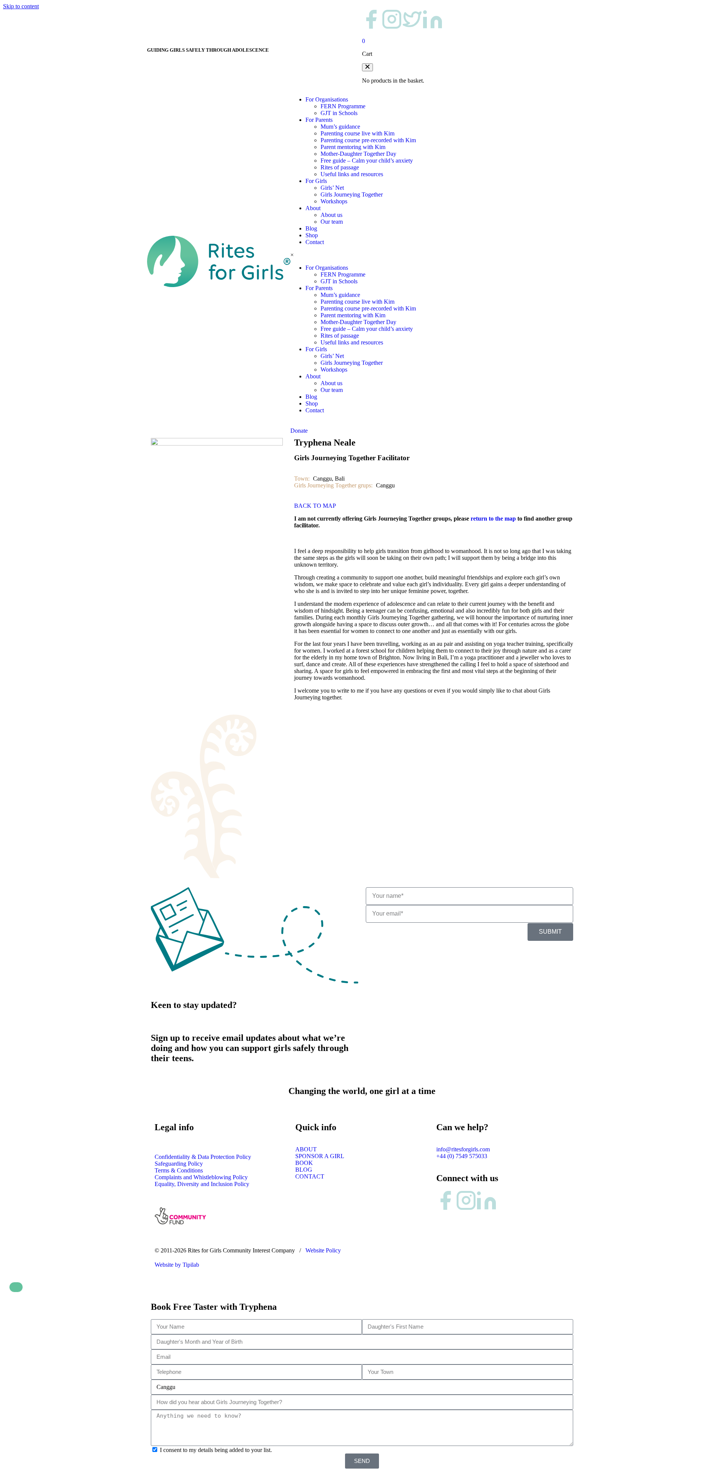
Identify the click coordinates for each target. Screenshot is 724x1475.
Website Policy (323, 1250)
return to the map (493, 518)
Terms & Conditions (179, 1170)
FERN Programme (343, 106)
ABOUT (306, 1149)
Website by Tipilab (177, 1264)
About (313, 208)
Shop (311, 235)
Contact (314, 242)
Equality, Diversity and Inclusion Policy (202, 1184)
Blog (311, 228)
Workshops (334, 201)
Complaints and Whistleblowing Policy (201, 1177)
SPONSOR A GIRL (319, 1156)
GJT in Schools (339, 113)
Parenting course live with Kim (357, 133)
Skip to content (21, 6)
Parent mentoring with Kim (353, 147)
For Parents (319, 120)
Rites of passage (340, 167)
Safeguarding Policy (179, 1163)
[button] (367, 67)
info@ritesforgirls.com (463, 1149)
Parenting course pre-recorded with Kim (368, 140)
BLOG (303, 1169)
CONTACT (309, 1176)
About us (331, 215)
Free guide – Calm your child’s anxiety (367, 160)
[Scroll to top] (16, 1287)
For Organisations (326, 99)
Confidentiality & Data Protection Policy (203, 1157)
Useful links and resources (352, 174)
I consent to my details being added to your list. (216, 1450)
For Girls (316, 181)
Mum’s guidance (340, 126)
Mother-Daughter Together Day (358, 154)
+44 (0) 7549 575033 (461, 1156)
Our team (332, 221)
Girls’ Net (332, 187)
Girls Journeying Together (352, 194)
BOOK (304, 1163)
